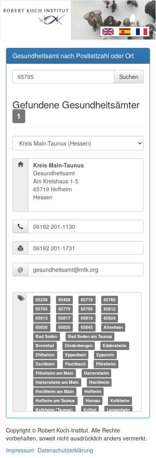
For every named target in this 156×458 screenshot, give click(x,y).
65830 (42, 327)
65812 (110, 309)
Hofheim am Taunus (55, 400)
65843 (87, 327)
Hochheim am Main (55, 391)
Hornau (93, 400)
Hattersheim (96, 373)
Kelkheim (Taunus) (54, 410)
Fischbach (75, 364)
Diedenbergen (78, 345)
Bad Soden (46, 336)
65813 (42, 318)
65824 (110, 318)
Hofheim (92, 391)
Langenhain (118, 410)
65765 (42, 309)
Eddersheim (114, 345)
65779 (64, 309)
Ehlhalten (45, 355)
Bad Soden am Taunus (90, 336)
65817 (64, 318)
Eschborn (45, 364)
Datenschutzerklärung (65, 450)
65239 (42, 300)
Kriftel (90, 410)
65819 (87, 318)
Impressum (20, 450)
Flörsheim (106, 364)
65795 (87, 309)
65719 (87, 300)
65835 (64, 327)
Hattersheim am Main (57, 382)
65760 (110, 300)
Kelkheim (119, 400)
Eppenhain (75, 355)
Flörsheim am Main (54, 373)
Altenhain (113, 327)
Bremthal (45, 345)
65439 (64, 300)
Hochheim (99, 382)
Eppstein (105, 355)
